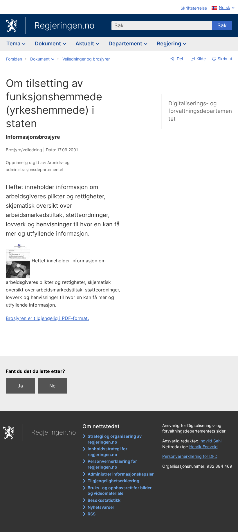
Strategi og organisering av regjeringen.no (115, 439)
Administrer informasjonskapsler (121, 473)
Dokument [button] (48, 43)
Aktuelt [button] (85, 43)
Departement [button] (126, 43)
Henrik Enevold (203, 446)
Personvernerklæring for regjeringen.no (112, 464)
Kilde (200, 58)
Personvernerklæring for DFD (189, 456)
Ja (20, 386)
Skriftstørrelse (194, 8)
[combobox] (161, 25)
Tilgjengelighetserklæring (113, 480)
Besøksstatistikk (104, 500)
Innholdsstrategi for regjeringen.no (107, 451)
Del (179, 58)
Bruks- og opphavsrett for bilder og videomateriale (120, 490)
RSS (91, 513)
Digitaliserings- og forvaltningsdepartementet (200, 111)
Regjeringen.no (64, 25)
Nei (53, 386)
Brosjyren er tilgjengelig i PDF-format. (47, 318)
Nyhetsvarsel (101, 507)
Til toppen (70, 347)
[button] (42, 59)
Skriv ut (225, 58)
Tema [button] (13, 43)
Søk (222, 25)
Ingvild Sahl (210, 440)
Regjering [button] (169, 43)
